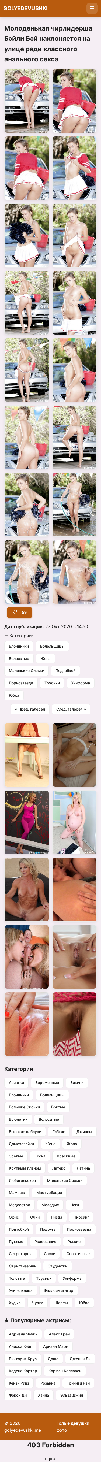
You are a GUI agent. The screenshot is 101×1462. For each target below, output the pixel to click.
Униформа (80, 683)
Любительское (22, 1180)
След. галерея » (71, 709)
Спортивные (78, 1253)
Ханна (43, 1395)
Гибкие (59, 1131)
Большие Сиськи (24, 1107)
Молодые (50, 1205)
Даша (53, 1358)
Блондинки (19, 646)
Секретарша (21, 1253)
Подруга (48, 1229)
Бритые (58, 1107)
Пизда (56, 1217)
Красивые (66, 1156)
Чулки (37, 1302)
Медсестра (19, 1205)
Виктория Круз (23, 1358)
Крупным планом (25, 1168)
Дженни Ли (80, 1358)
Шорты (61, 1302)
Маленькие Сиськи (26, 670)
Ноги (74, 1205)
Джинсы (84, 1131)
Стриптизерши (22, 1266)
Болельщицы (52, 646)
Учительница (21, 1290)
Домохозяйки (21, 1143)
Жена (50, 1143)
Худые (15, 1302)
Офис (14, 1217)
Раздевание (45, 1241)
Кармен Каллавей (64, 1370)
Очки (35, 1217)
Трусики (52, 683)
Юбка (14, 695)
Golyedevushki (25, 8)
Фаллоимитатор (58, 1290)
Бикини (76, 1082)
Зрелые (16, 1156)
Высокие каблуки (25, 1131)
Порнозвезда (21, 683)
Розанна (47, 1383)
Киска (40, 1156)
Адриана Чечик (23, 1334)
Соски (49, 1253)
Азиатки (16, 1082)
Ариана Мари (55, 1346)
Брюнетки (18, 1119)
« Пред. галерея (30, 709)
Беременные (47, 1082)
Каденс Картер (23, 1370)
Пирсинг (81, 1217)
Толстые (17, 1278)
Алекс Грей (59, 1334)
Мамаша (17, 1192)
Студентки (57, 1266)
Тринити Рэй (78, 1383)
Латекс (58, 1168)
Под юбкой (65, 670)
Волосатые (19, 658)
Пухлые (16, 1241)
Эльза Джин (71, 1395)
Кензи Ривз (19, 1383)
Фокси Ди (18, 1395)
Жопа (45, 658)
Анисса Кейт (20, 1346)
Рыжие (74, 1241)
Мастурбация (49, 1192)
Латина (83, 1168)
